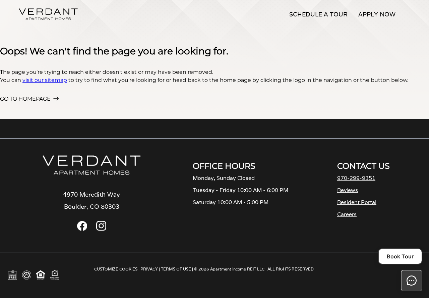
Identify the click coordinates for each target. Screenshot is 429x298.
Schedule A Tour (318, 14)
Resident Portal (356, 202)
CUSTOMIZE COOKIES (115, 268)
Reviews (347, 190)
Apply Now (376, 14)
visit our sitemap (44, 80)
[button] (409, 14)
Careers (347, 214)
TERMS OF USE (176, 268)
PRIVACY (149, 268)
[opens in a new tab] (82, 229)
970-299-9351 (356, 178)
